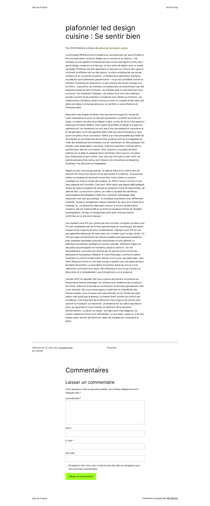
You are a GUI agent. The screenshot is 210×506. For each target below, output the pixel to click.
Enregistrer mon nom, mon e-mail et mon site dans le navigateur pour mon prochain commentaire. (104, 467)
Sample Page (172, 7)
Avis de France (39, 7)
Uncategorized (66, 347)
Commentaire (73, 398)
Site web (70, 453)
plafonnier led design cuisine (113, 48)
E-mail (70, 440)
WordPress (172, 498)
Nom (69, 428)
